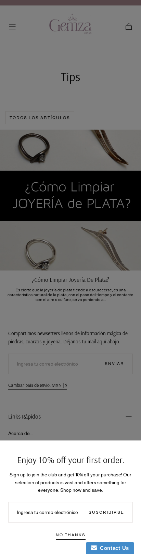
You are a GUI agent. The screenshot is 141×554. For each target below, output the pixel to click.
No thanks (71, 534)
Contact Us (113, 548)
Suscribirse (106, 512)
